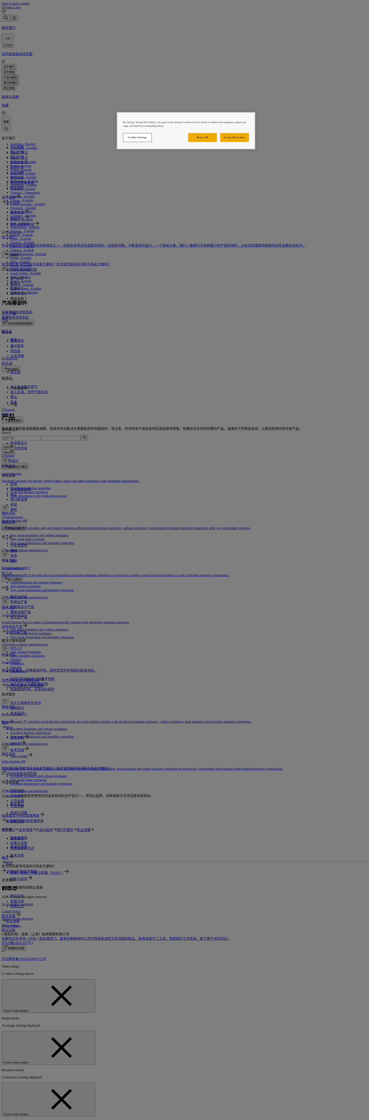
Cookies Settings (137, 137)
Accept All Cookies (234, 137)
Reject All (202, 137)
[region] (186, 130)
